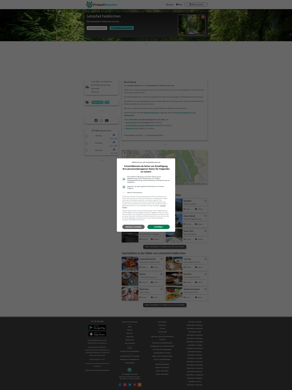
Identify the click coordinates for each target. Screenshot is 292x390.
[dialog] (146, 195)
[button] (146, 192)
